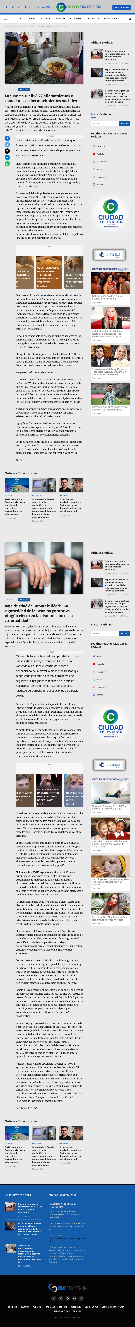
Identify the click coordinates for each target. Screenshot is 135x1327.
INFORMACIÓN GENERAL (56, 1307)
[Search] (129, 19)
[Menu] (5, 19)
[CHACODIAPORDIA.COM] (79, 7)
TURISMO (37, 1307)
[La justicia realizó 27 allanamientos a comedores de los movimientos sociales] (44, 58)
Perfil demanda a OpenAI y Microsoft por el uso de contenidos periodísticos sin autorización (15, 506)
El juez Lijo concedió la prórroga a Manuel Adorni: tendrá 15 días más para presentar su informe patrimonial (116, 75)
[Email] (7, 151)
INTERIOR (45, 19)
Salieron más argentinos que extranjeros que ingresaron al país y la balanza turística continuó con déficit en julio (117, 96)
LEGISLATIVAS (91, 1307)
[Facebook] (7, 138)
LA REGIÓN (60, 19)
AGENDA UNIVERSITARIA (113, 1307)
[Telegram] (7, 157)
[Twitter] (7, 144)
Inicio (6, 27)
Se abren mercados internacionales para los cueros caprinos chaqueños (117, 55)
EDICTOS (77, 1311)
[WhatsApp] (7, 163)
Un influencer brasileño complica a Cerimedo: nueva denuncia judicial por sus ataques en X (70, 505)
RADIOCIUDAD (122, 7)
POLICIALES (94, 19)
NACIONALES (76, 19)
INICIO (22, 19)
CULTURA (25, 1307)
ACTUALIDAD (110, 19)
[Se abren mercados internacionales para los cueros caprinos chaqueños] (97, 54)
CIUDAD (31, 19)
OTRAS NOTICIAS (62, 1311)
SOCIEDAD (12, 1307)
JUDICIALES (24, 89)
